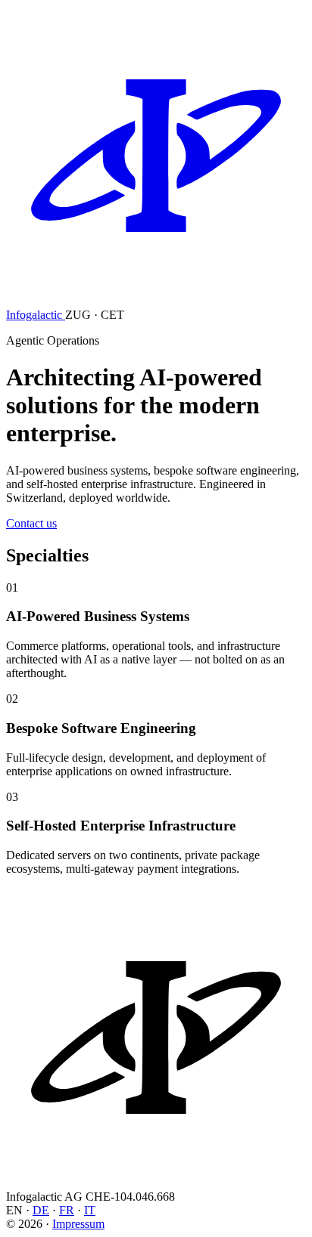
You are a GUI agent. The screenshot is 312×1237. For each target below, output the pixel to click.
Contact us (31, 523)
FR (66, 1210)
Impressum (78, 1223)
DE (41, 1210)
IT (89, 1210)
